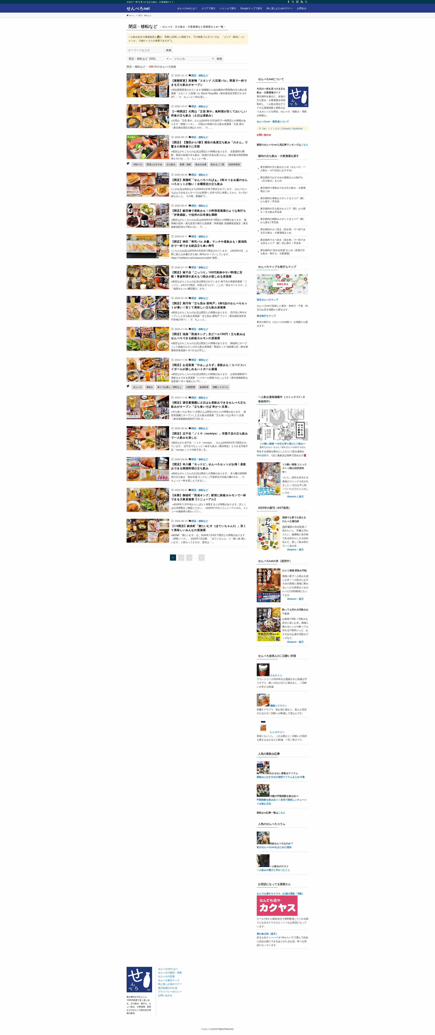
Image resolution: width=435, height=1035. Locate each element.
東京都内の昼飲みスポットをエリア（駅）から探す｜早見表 (283, 199)
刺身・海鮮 (185, 164)
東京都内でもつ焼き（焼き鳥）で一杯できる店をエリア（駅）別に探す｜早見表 (283, 241)
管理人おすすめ (154, 164)
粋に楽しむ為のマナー (170, 984)
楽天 (301, 496)
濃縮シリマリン (278, 705)
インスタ (275, 128)
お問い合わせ (264, 134)
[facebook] (288, 2)
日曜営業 (190, 387)
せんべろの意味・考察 (170, 972)
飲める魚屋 (200, 164)
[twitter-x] (293, 2)
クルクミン (276, 675)
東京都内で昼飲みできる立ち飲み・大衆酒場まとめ (283, 189)
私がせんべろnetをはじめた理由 (274, 847)
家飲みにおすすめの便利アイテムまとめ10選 (281, 777)
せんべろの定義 (166, 976)
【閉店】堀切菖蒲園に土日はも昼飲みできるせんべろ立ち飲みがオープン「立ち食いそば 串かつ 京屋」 (208, 404)
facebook (297, 128)
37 (201, 557)
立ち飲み (171, 164)
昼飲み (149, 387)
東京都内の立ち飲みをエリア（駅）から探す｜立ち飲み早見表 (283, 210)
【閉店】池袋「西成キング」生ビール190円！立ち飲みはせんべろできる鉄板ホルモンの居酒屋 (208, 336)
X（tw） (263, 128)
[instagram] (297, 2)
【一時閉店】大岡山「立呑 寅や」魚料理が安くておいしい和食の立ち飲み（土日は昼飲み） (209, 113)
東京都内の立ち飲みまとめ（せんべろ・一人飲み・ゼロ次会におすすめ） (283, 168)
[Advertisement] (282, 47)
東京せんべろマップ (267, 299)
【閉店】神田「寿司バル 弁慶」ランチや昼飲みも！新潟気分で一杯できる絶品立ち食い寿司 (209, 243)
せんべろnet (138, 8)
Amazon (292, 496)
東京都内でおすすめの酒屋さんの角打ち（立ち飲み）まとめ (281, 179)
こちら (304, 144)
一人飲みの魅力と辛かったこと (273, 869)
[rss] (302, 2)
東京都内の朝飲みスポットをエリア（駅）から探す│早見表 (283, 220)
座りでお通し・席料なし (169, 387)
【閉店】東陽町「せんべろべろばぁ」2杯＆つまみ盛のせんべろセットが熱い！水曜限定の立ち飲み (209, 182)
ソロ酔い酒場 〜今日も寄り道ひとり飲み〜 (283, 443)
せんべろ (137, 387)
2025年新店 (234, 164)
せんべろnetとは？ (168, 968)
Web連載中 (263, 455)
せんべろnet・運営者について (273, 121)
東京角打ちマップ (266, 315)
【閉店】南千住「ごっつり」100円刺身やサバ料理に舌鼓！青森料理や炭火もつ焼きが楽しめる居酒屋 (206, 274)
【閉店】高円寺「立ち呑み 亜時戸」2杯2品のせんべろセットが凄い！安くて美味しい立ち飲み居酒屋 (209, 305)
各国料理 (203, 387)
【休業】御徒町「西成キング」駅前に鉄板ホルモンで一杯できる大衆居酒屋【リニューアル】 (208, 497)
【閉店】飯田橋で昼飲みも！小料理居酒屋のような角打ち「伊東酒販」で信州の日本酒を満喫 (208, 213)
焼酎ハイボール (220, 387)
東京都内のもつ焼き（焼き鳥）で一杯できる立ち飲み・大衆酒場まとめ (283, 230)
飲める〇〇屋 (217, 164)
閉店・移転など (200, 75)
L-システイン (277, 732)
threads (286, 128)
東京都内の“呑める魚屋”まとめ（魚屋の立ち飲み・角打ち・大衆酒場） (282, 251)
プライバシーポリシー (170, 991)
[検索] (306, 2)
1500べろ (137, 164)
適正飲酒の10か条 (167, 987)
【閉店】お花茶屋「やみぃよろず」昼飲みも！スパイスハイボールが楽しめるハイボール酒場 (208, 367)
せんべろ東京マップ (168, 980)
